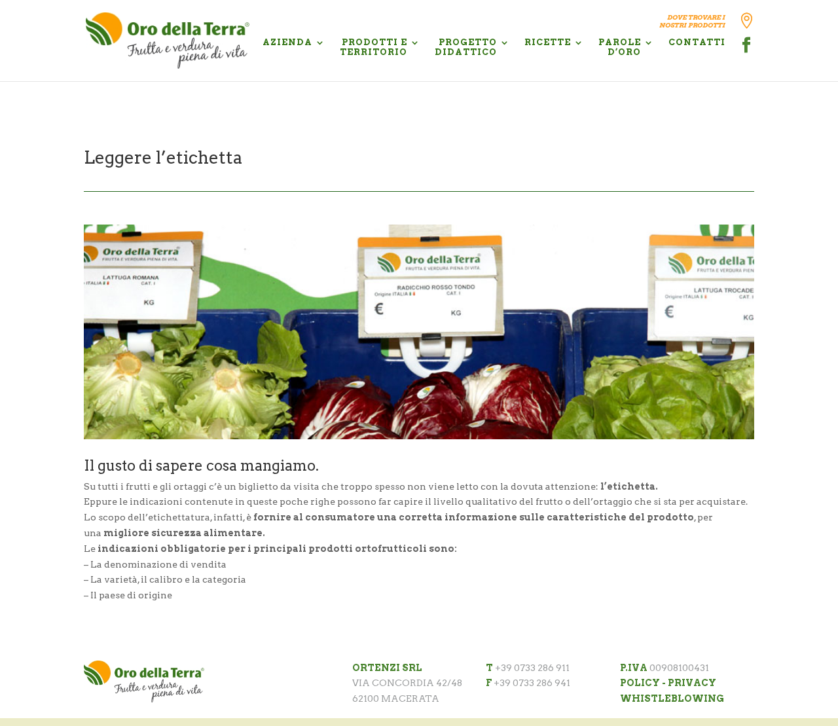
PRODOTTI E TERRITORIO (373, 47)
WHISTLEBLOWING (672, 698)
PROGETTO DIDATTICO (466, 47)
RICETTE (547, 42)
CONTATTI (696, 42)
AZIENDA (287, 42)
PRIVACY (692, 683)
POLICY (640, 683)
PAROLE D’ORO (619, 47)
